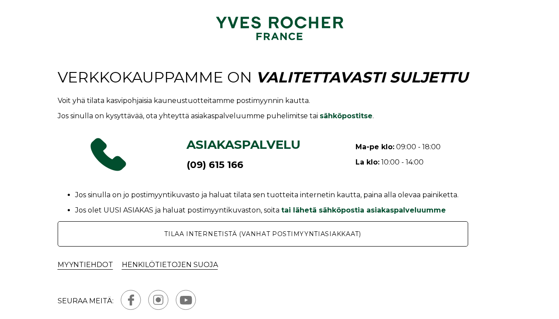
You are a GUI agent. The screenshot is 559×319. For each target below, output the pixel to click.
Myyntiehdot (85, 265)
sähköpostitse (346, 116)
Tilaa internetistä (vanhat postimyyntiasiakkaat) (262, 234)
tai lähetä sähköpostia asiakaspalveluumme (363, 210)
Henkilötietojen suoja (170, 265)
